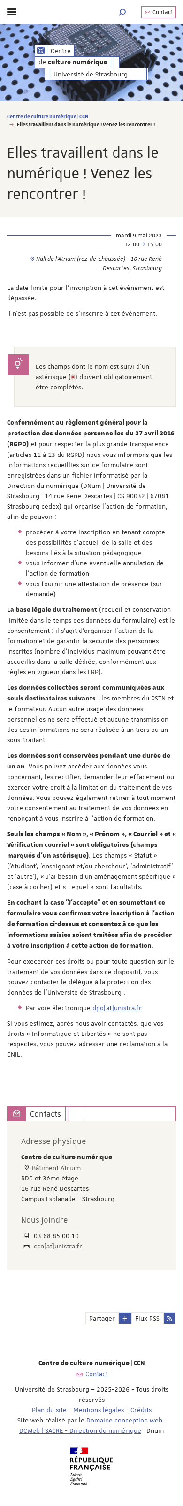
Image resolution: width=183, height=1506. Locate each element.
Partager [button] (102, 1318)
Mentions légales (98, 1410)
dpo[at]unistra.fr (117, 1008)
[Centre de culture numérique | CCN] (41, 51)
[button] (122, 12)
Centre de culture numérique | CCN (48, 116)
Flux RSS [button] (147, 1318)
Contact (162, 12)
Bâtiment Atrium (56, 1168)
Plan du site (49, 1410)
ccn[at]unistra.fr (58, 1246)
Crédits (141, 1410)
